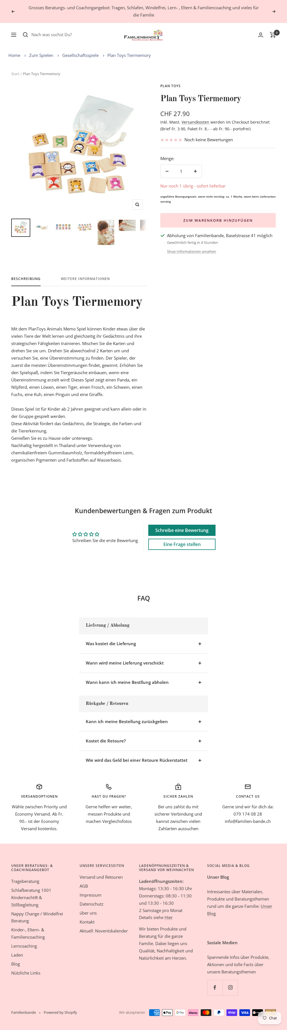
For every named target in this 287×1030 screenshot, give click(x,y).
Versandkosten (195, 122)
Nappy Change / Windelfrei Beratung (37, 917)
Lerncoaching (24, 946)
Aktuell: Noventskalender (104, 931)
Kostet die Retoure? (106, 741)
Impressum (90, 895)
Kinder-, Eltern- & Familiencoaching (28, 933)
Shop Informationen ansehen (191, 251)
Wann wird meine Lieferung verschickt (125, 663)
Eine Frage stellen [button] (182, 544)
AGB (84, 886)
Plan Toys (170, 86)
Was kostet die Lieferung (111, 643)
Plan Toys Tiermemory (129, 55)
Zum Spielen (41, 55)
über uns (88, 913)
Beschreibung (26, 279)
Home (14, 55)
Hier (169, 917)
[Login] (260, 35)
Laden (17, 955)
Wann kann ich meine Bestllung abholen (127, 682)
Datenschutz (91, 904)
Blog (15, 964)
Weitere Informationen (85, 279)
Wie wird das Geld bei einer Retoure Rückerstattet (137, 760)
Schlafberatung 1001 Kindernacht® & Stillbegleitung (31, 897)
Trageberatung (25, 881)
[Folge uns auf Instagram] (230, 987)
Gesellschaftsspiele (80, 55)
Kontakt (87, 922)
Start (15, 73)
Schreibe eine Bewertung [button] (182, 530)
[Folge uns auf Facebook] (215, 987)
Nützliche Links (25, 973)
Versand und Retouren (101, 877)
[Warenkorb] (273, 35)
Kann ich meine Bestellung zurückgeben (127, 721)
